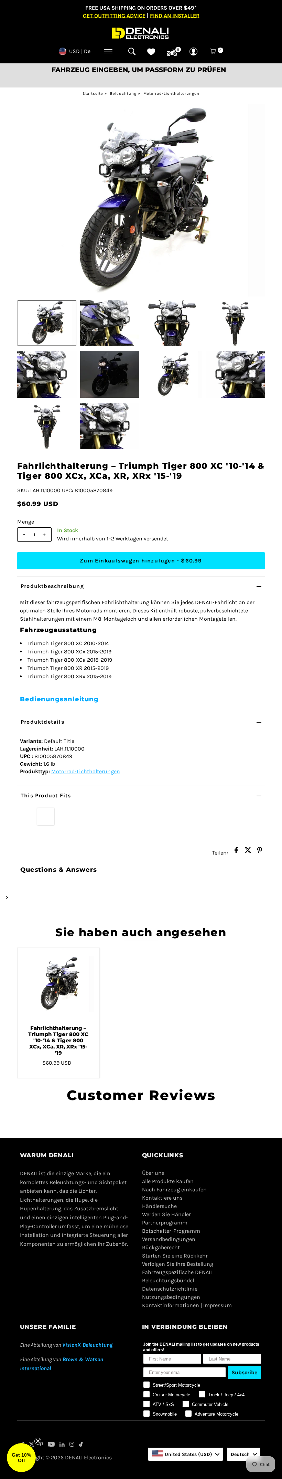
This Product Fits (46, 795)
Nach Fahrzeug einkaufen (174, 1189)
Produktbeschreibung (52, 586)
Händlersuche (159, 1206)
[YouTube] (51, 1445)
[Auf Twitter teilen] (248, 852)
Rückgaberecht (161, 1247)
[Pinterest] (41, 1445)
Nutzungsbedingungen (171, 1297)
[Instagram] (71, 1445)
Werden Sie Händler (166, 1214)
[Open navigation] (108, 51)
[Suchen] (132, 51)
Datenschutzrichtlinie (169, 1288)
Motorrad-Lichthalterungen (171, 93)
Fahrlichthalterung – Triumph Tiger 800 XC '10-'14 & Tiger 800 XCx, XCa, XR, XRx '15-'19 (58, 1040)
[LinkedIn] (62, 1445)
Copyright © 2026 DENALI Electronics (66, 1457)
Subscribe (244, 1372)
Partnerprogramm (164, 1222)
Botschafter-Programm (171, 1231)
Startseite (93, 93)
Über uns (153, 1173)
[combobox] (185, 1454)
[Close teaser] (37, 1441)
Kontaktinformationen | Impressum (187, 1305)
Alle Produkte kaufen (168, 1181)
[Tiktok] (81, 1445)
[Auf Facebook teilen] (236, 852)
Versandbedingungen (168, 1239)
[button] (21, 1457)
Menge (25, 521)
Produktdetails (42, 721)
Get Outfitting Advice (114, 15)
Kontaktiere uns (162, 1197)
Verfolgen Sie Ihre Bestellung (177, 1264)
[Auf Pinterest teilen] (259, 852)
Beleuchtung (123, 93)
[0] (172, 53)
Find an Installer (174, 15)
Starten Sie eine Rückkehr (175, 1255)
